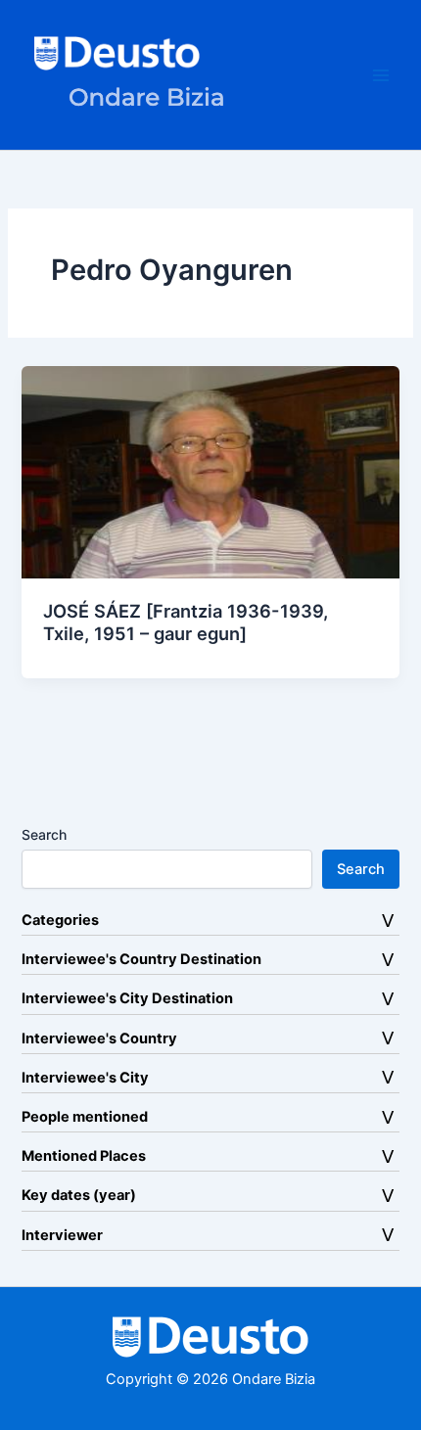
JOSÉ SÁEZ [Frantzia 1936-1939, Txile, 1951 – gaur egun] (185, 622)
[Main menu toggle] (380, 75)
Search (44, 834)
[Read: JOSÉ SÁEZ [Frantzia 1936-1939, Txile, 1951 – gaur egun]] (210, 471)
